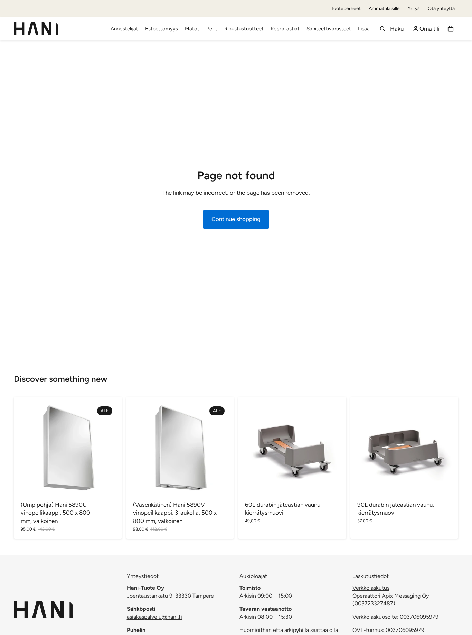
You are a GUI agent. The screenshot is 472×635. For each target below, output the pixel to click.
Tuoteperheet (346, 8)
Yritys (414, 8)
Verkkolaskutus (370, 588)
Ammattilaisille (384, 8)
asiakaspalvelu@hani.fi (154, 617)
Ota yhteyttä (441, 8)
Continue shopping (236, 218)
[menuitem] (364, 29)
